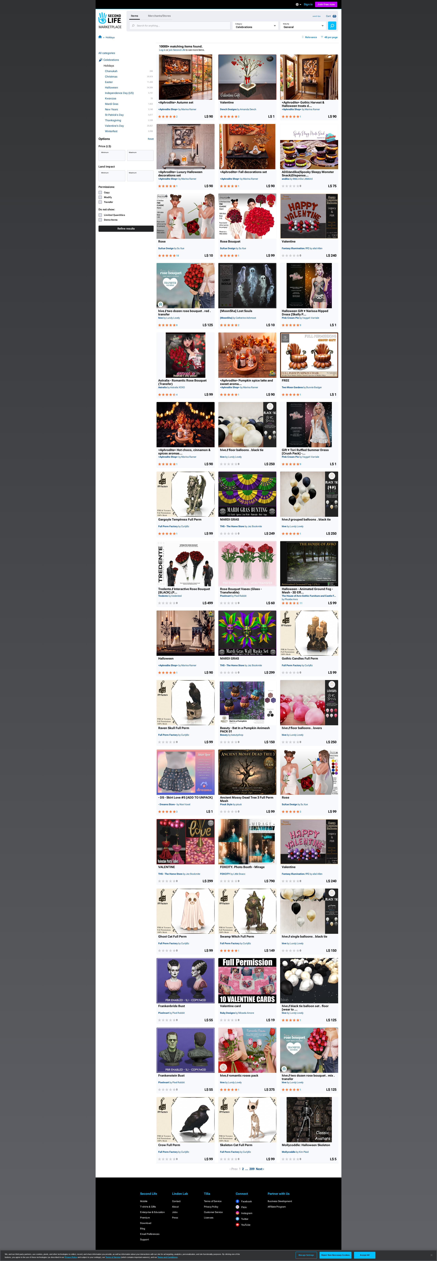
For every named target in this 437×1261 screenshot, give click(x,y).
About (175, 1206)
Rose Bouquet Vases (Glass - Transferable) (241, 590)
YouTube (245, 1224)
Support (144, 1239)
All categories (106, 53)
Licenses (209, 1217)
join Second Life (177, 49)
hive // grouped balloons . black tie (306, 519)
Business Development (280, 1201)
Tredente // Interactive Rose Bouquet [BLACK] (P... (184, 590)
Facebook (246, 1201)
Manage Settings (306, 1255)
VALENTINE (166, 867)
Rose (162, 241)
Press (175, 1217)
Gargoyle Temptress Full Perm (179, 519)
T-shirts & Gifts (148, 1206)
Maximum (133, 152)
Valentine (227, 102)
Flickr (244, 1207)
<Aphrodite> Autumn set (175, 102)
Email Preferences (149, 1234)
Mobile (143, 1201)
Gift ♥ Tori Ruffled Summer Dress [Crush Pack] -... (305, 451)
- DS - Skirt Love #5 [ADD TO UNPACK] (185, 797)
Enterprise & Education (152, 1212)
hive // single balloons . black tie (304, 936)
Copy (107, 192)
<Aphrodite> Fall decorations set (243, 172)
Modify (108, 197)
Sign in (308, 4)
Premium (145, 1217)
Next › (260, 1169)
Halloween (166, 658)
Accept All (364, 1255)
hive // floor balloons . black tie (241, 450)
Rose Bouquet (230, 241)
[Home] (100, 37)
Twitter (244, 1219)
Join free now (326, 4)
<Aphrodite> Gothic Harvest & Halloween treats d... (303, 104)
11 (301, 603)
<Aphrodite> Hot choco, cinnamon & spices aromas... (184, 451)
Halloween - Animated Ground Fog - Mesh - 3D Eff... (307, 590)
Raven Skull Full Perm (173, 728)
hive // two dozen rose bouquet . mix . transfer (308, 1077)
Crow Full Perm (169, 1145)
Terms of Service (212, 1201)
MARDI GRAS (229, 519)
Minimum (105, 152)
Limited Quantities (114, 215)
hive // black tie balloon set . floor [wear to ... (305, 1007)
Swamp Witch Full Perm (237, 936)
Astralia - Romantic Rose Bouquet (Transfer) (182, 382)
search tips (317, 16)
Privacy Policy (211, 1206)
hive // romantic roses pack (239, 1075)
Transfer (108, 202)
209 (252, 1169)
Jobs (175, 1212)
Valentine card (230, 1006)
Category (238, 24)
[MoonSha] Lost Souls (236, 311)
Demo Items (110, 219)
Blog (142, 1228)
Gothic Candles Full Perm (300, 658)
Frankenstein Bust (171, 1075)
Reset (151, 138)
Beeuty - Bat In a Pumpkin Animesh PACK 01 (245, 729)
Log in (162, 49)
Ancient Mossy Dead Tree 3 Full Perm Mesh (246, 799)
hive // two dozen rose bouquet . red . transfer (184, 312)
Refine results (126, 228)
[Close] (431, 1255)
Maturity (286, 24)
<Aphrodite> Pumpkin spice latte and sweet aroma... (246, 382)
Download (145, 1223)
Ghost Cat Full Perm (172, 936)
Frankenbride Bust (171, 1006)
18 (177, 255)
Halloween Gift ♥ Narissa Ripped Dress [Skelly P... (305, 312)
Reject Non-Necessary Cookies (335, 1255)
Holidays (110, 37)
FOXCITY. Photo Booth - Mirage (242, 867)
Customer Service (213, 1212)
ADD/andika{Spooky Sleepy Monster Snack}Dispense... (308, 173)
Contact (176, 1201)
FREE (285, 380)
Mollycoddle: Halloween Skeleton (306, 1145)
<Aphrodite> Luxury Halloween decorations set (180, 173)
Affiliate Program (277, 1206)
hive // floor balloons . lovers (302, 728)
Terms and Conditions (168, 1257)
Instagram (246, 1213)
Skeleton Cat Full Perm (236, 1145)
